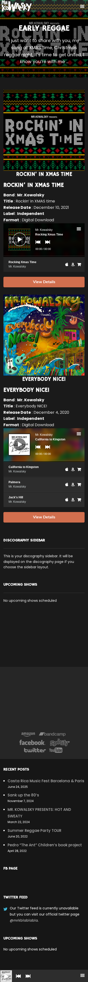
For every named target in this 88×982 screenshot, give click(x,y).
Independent (30, 213)
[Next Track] (26, 979)
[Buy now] (79, 264)
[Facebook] (32, 742)
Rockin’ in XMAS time (33, 185)
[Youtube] (56, 750)
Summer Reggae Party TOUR (34, 830)
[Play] (2, 972)
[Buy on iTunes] (66, 264)
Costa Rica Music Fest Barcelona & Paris (46, 780)
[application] (43, 240)
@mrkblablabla (24, 920)
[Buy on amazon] (73, 264)
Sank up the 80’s (23, 795)
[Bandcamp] (52, 734)
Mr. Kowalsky (30, 195)
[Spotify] (60, 742)
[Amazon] (28, 734)
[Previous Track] (17, 979)
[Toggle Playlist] (83, 229)
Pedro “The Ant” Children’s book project (45, 845)
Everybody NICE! (26, 390)
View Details (44, 282)
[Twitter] (35, 750)
